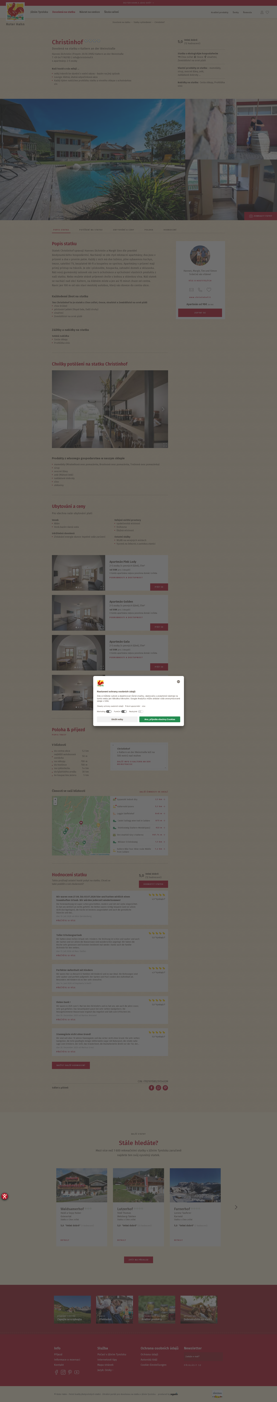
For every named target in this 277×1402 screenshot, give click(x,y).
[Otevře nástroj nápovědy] (4, 1196)
